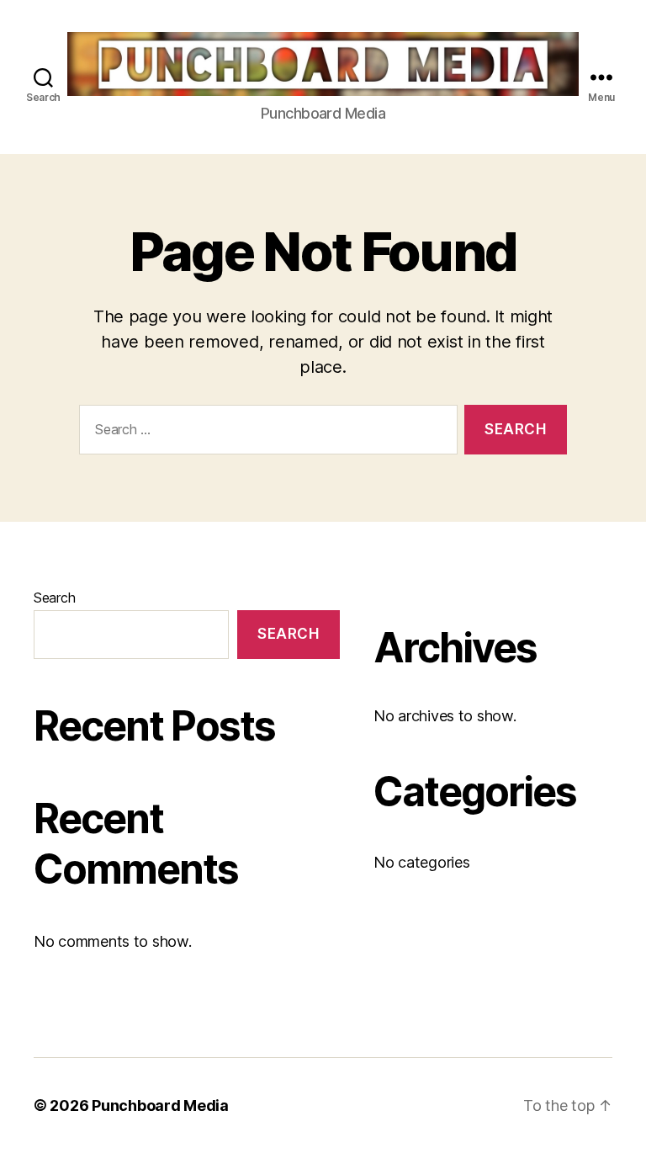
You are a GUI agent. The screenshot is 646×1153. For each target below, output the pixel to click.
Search (54, 597)
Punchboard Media (160, 1105)
